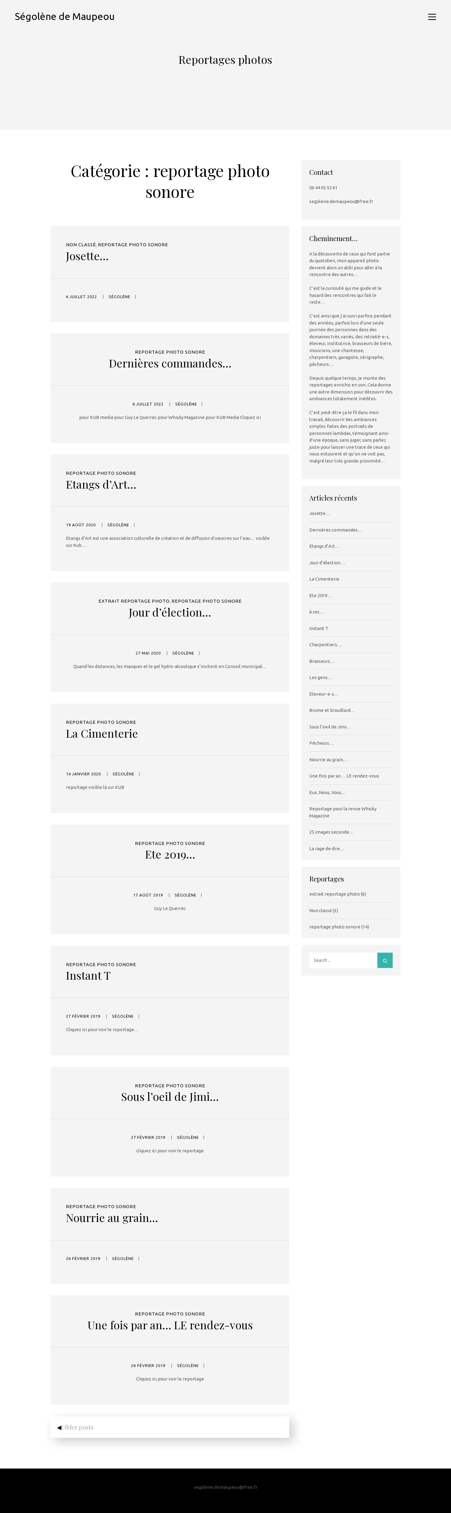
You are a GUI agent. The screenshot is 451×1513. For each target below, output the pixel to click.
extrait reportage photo (134, 601)
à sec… (316, 611)
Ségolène (119, 296)
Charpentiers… (325, 644)
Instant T (88, 975)
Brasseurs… (322, 661)
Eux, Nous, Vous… (327, 792)
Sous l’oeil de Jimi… (170, 1096)
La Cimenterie (102, 733)
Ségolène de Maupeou (65, 16)
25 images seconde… (331, 832)
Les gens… (320, 677)
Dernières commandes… (170, 362)
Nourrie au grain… (112, 1217)
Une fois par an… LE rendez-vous (170, 1324)
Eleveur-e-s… (324, 694)
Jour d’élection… (170, 612)
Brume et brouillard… (332, 710)
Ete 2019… (170, 854)
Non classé (81, 244)
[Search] (385, 960)
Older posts (78, 1427)
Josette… (87, 255)
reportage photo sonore (133, 244)
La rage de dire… (327, 848)
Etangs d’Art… (101, 484)
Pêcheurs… (321, 743)
